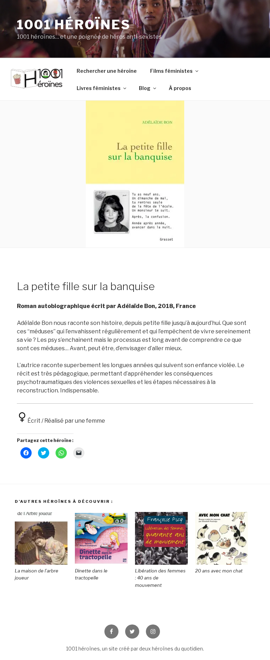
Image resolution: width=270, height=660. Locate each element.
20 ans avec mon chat (219, 571)
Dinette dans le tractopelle (91, 574)
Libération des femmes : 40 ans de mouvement (160, 578)
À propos (180, 88)
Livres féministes (99, 88)
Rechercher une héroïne (107, 71)
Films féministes (171, 71)
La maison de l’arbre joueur (36, 574)
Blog (144, 88)
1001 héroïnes (73, 24)
